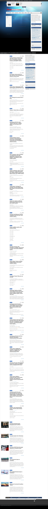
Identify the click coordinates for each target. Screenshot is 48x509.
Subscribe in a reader (33, 22)
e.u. (33, 32)
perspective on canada (35, 38)
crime (36, 31)
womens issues (34, 39)
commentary (33, 31)
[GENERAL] (11, 56)
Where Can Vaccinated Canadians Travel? (21, 4)
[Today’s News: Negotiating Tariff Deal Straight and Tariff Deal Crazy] (17, 87)
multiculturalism (33, 36)
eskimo (38, 32)
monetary (39, 35)
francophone (38, 33)
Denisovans (38, 31)
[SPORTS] (28, 497)
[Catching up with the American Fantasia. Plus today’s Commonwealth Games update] (16, 337)
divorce (32, 32)
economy (35, 32)
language (33, 35)
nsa (36, 36)
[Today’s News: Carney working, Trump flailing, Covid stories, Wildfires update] (16, 262)
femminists (34, 33)
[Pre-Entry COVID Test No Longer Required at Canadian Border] (16, 448)
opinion (40, 36)
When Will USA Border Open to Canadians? (13, 3)
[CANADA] (37, 497)
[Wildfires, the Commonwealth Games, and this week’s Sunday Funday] (16, 408)
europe (32, 33)
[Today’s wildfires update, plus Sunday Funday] (16, 228)
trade (32, 39)
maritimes (36, 35)
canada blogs (35, 30)
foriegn (36, 33)
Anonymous (16, 77)
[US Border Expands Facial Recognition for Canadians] (15, 424)
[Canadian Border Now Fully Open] (16, 435)
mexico (37, 35)
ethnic (39, 32)
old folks (37, 36)
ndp (35, 36)
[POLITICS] (19, 497)
